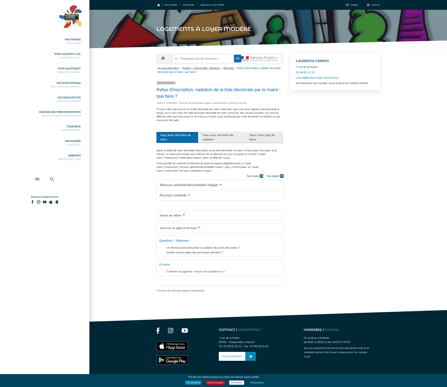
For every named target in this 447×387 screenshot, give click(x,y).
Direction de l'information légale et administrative (182, 291)
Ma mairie (73, 41)
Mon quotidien (69, 70)
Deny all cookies (215, 382)
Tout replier (253, 176)
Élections (229, 68)
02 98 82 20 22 (305, 72)
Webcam (69, 157)
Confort (37, 175)
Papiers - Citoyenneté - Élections (202, 68)
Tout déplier (273, 176)
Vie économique (66, 84)
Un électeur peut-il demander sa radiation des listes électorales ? (203, 247)
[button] (191, 185)
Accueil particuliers (169, 68)
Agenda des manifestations (60, 113)
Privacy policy (256, 382)
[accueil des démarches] (163, 58)
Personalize (236, 382)
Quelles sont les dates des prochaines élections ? (194, 252)
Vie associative (69, 99)
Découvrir (73, 142)
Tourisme (71, 128)
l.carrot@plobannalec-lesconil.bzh (317, 77)
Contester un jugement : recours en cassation (192, 271)
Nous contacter (232, 356)
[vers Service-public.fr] (259, 59)
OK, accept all (193, 382)
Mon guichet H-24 (67, 55)
